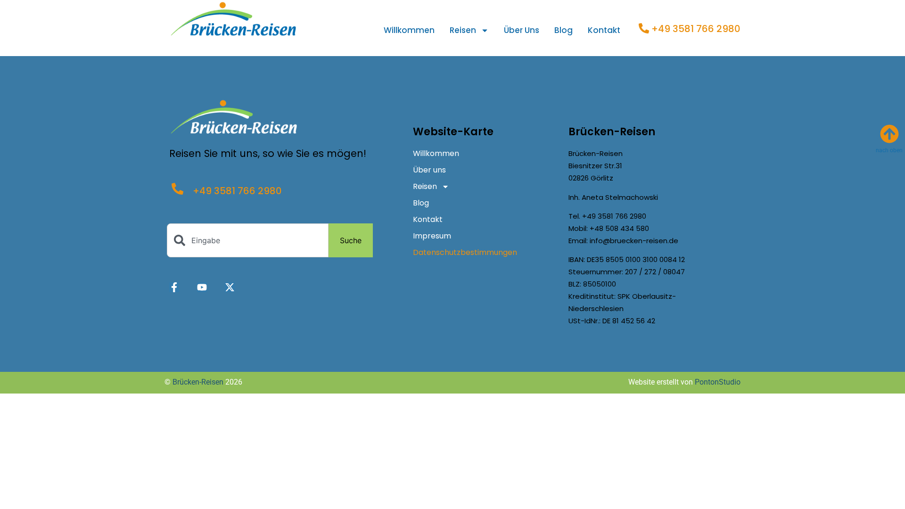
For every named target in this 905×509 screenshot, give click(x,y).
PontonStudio (717, 382)
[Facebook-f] (174, 287)
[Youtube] (202, 287)
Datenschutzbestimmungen (465, 252)
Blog (563, 30)
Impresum (432, 235)
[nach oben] (889, 133)
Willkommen (409, 30)
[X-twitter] (230, 287)
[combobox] (248, 240)
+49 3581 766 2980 (695, 28)
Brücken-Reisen (198, 382)
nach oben (889, 150)
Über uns (521, 30)
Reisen (463, 30)
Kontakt (604, 30)
